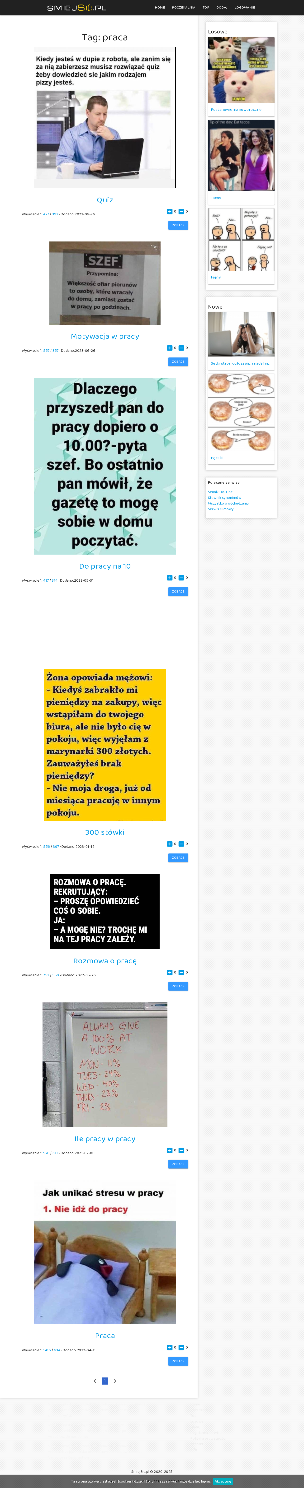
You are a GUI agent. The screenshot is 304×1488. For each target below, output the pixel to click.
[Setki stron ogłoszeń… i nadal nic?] (241, 334)
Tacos (216, 198)
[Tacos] (241, 155)
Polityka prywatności (208, 1439)
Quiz (105, 200)
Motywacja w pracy (105, 336)
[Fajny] (241, 239)
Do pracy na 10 (105, 566)
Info (193, 1450)
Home (160, 7)
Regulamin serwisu (206, 1433)
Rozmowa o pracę (105, 961)
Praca (105, 1335)
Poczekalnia (183, 7)
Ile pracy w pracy (105, 1139)
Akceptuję (223, 1481)
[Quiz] (105, 187)
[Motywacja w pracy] (105, 324)
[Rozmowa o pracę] (105, 948)
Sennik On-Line (220, 492)
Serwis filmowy (221, 509)
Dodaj (222, 7)
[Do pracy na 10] (105, 553)
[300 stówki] (105, 820)
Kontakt (197, 1444)
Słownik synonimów (225, 498)
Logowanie (245, 7)
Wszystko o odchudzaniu (228, 503)
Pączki (217, 458)
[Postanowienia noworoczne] (241, 70)
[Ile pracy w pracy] (105, 1126)
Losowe (197, 1421)
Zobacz (178, 225)
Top (206, 7)
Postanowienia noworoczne (236, 109)
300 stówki (105, 832)
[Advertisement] (105, 625)
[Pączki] (241, 412)
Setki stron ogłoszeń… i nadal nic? (241, 363)
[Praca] (105, 1323)
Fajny (216, 277)
